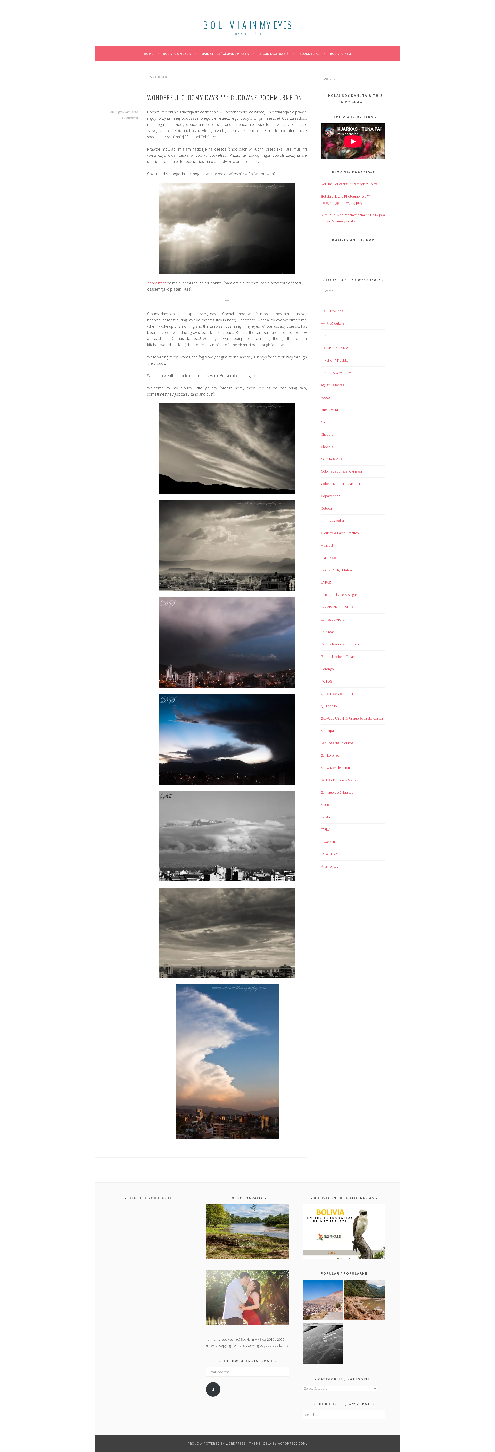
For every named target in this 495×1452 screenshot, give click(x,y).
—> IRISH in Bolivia (334, 348)
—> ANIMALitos (332, 311)
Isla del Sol (329, 557)
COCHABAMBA (331, 459)
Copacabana (330, 496)
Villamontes (329, 866)
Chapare (327, 434)
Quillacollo (329, 706)
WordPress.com (292, 1443)
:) (213, 1389)
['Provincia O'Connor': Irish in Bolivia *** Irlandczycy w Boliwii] (364, 1301)
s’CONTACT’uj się (274, 53)
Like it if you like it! (151, 1198)
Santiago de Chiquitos (337, 792)
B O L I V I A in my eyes (247, 24)
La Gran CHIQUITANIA (336, 570)
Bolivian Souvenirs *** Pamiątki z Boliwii (349, 184)
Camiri (325, 422)
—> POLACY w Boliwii (336, 372)
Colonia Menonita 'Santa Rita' (342, 483)
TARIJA (325, 829)
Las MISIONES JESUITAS (338, 607)
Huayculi (327, 545)
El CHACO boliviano (335, 520)
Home (148, 53)
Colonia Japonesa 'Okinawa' (342, 471)
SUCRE (326, 804)
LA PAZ (326, 582)
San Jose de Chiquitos (337, 743)
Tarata (325, 817)
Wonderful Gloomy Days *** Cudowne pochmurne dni (225, 97)
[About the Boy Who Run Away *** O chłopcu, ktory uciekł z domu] (323, 1301)
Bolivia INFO (340, 53)
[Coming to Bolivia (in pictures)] (323, 1344)
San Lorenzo (330, 755)
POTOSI (327, 681)
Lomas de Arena (332, 619)
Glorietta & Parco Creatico (340, 533)
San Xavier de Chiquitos (338, 767)
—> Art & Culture (332, 323)
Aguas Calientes (332, 385)
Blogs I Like (309, 53)
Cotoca (326, 508)
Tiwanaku (328, 841)
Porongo (327, 669)
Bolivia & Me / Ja (177, 53)
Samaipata (329, 730)
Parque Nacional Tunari (338, 656)
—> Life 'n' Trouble (334, 360)
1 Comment (130, 118)
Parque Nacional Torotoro (340, 644)
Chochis (327, 446)
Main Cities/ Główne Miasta (225, 53)
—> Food (328, 335)
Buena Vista (329, 409)
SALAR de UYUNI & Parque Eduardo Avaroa (352, 718)
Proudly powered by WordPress (217, 1443)
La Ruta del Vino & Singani (339, 594)
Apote (325, 397)
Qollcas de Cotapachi (337, 693)
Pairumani (328, 631)
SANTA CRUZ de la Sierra (338, 780)
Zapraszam (156, 282)
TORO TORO (330, 854)
